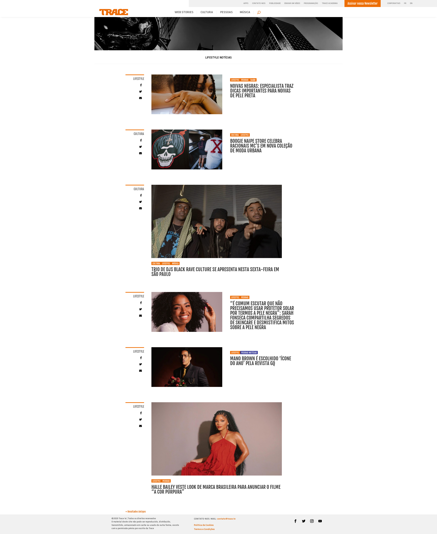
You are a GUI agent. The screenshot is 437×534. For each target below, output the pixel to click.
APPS (245, 3)
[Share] (140, 85)
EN (411, 3)
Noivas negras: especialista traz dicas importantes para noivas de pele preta (261, 91)
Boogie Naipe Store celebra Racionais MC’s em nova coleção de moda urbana (261, 146)
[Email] (140, 98)
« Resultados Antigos (135, 511)
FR (405, 3)
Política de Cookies (204, 525)
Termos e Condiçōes (204, 529)
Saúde (253, 80)
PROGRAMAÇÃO (311, 3)
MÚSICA (245, 12)
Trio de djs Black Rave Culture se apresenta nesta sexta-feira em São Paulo (215, 271)
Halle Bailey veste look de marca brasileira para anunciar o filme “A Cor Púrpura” (215, 489)
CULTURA (207, 12)
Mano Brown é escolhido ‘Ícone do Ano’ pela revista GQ (260, 361)
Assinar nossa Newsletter (363, 3)
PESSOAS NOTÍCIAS (249, 352)
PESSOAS (226, 12)
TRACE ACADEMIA (330, 3)
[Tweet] (140, 91)
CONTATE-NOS (258, 3)
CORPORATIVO (393, 3)
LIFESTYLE (235, 80)
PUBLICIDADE (275, 3)
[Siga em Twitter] (303, 521)
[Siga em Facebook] (295, 521)
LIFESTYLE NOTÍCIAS (218, 57)
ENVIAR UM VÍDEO (292, 3)
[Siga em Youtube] (320, 521)
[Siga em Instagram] (311, 521)
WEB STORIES (184, 12)
